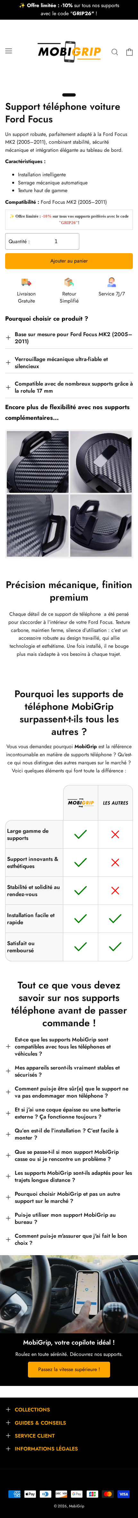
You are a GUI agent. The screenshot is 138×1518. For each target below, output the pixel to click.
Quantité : (19, 241)
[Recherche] (114, 52)
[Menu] (8, 50)
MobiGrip (76, 1506)
